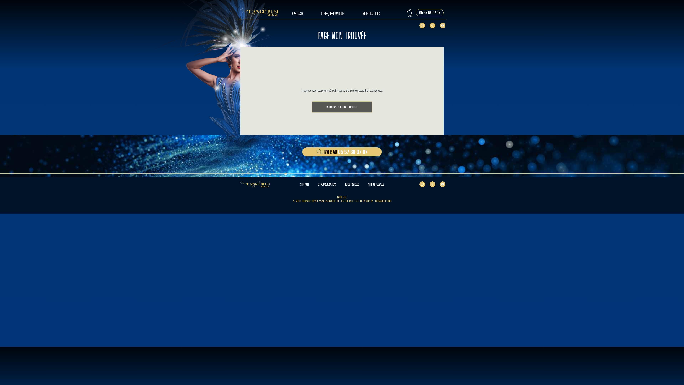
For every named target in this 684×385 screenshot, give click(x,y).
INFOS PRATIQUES (352, 184)
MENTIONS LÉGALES (376, 184)
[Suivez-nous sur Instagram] (422, 25)
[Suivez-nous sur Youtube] (442, 25)
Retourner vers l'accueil (342, 107)
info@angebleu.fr (383, 201)
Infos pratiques (371, 13)
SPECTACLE (304, 184)
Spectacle (297, 13)
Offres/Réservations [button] (332, 13)
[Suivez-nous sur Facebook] (432, 25)
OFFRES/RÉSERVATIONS (327, 184)
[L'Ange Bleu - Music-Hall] (261, 13)
